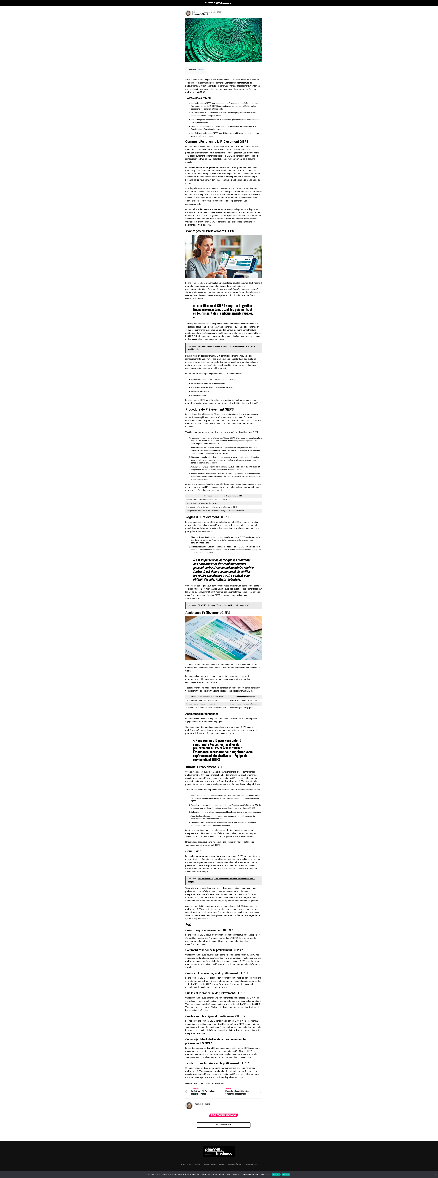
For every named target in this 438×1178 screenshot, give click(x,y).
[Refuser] (435, 1174)
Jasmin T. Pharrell (201, 14)
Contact (222, 1164)
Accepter (276, 1174)
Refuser (286, 1174)
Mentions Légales (234, 1164)
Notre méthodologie (251, 1164)
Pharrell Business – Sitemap (190, 1164)
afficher (200, 69)
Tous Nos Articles (210, 1164)
